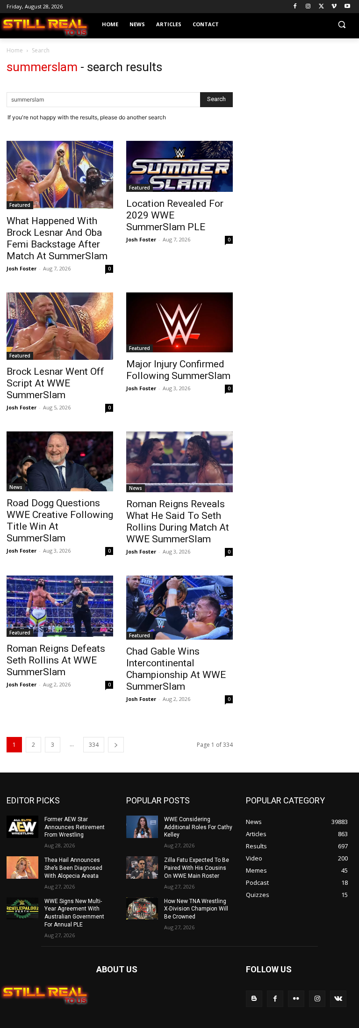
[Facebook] (295, 6)
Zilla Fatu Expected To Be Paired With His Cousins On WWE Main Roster (196, 868)
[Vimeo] (334, 6)
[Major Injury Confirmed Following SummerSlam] (179, 322)
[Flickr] (296, 999)
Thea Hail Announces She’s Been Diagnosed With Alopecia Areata (73, 868)
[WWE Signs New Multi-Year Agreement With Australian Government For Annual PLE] (22, 908)
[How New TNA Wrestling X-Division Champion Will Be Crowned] (142, 908)
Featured (19, 205)
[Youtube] (347, 6)
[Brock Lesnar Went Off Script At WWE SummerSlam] (60, 326)
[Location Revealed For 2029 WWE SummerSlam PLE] (179, 166)
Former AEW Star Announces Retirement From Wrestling (74, 827)
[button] (341, 25)
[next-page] (116, 744)
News (15, 487)
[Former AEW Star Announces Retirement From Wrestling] (22, 827)
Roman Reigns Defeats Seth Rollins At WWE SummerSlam (56, 660)
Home (15, 50)
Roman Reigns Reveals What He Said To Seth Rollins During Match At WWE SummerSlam (177, 521)
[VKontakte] (338, 999)
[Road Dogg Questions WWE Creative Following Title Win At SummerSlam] (60, 461)
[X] (321, 6)
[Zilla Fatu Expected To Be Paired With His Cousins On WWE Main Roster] (142, 867)
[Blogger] (254, 999)
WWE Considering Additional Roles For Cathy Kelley (198, 827)
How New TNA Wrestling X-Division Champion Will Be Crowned (196, 909)
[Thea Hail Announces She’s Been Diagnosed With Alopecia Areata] (22, 867)
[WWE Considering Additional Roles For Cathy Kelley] (142, 827)
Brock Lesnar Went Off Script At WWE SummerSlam (55, 383)
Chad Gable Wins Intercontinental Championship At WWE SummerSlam (176, 669)
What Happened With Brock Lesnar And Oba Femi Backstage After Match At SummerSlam (57, 238)
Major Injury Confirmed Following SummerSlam (178, 369)
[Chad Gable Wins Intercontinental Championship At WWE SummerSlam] (179, 608)
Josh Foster (21, 268)
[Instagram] (308, 6)
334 (94, 745)
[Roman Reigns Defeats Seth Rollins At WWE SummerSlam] (60, 606)
